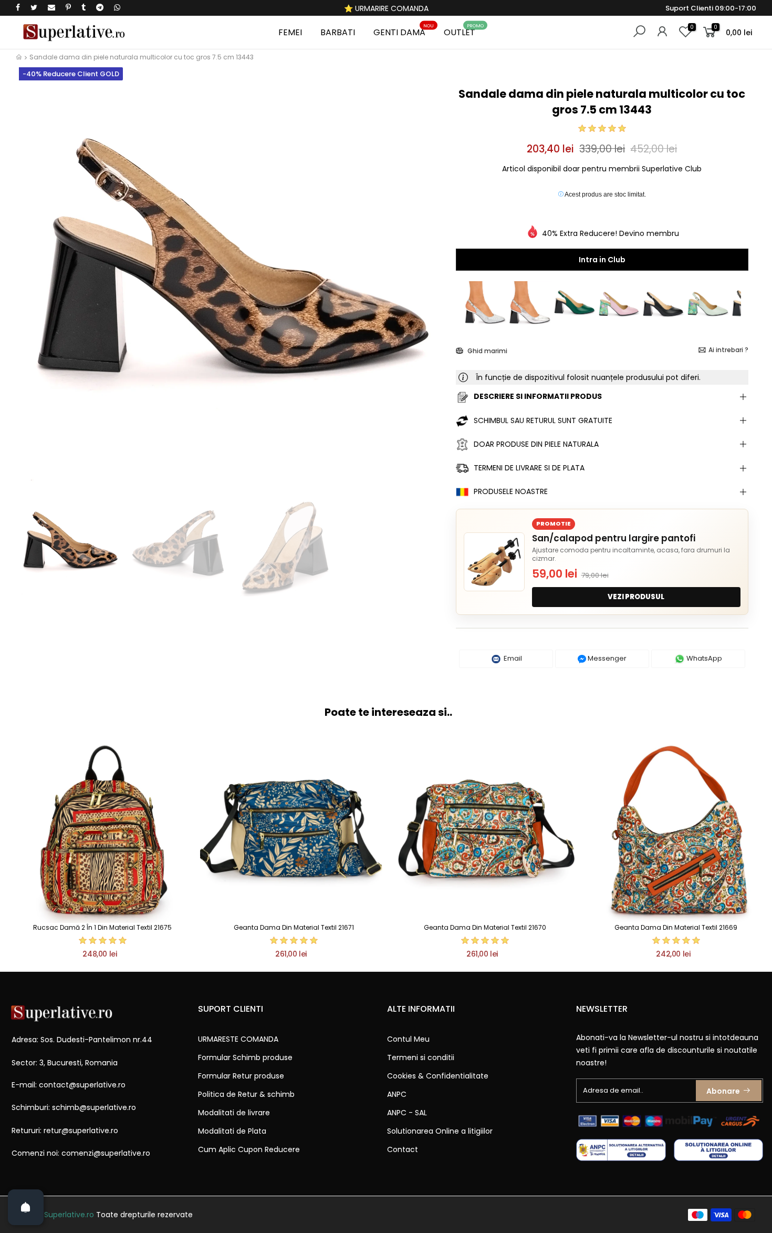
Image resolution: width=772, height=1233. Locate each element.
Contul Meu (408, 1039)
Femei (290, 32)
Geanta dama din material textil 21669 (675, 927)
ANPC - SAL (407, 1112)
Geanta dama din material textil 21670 (485, 927)
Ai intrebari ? (728, 349)
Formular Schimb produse (245, 1057)
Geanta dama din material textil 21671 (294, 927)
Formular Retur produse (241, 1076)
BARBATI (337, 32)
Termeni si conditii (420, 1057)
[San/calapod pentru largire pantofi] (494, 561)
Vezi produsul (636, 597)
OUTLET (464, 31)
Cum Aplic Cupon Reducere (249, 1149)
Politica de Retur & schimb (246, 1094)
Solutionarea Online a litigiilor (440, 1131)
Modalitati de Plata (232, 1131)
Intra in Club (602, 259)
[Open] (26, 1207)
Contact (402, 1149)
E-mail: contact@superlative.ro (69, 1085)
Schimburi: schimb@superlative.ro (74, 1107)
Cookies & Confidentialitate (437, 1076)
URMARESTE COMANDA (238, 1039)
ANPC (396, 1094)
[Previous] (33, 288)
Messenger (606, 658)
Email (512, 658)
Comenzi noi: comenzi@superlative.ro (81, 1153)
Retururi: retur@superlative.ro (65, 1130)
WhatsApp (703, 658)
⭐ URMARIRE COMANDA (386, 8)
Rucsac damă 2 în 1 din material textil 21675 (102, 927)
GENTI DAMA (403, 31)
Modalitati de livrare (234, 1112)
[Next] (430, 288)
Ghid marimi (486, 350)
